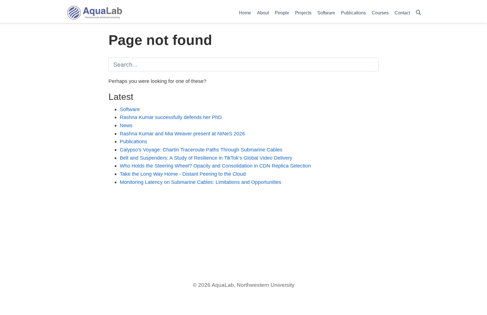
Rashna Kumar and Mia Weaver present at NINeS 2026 (182, 133)
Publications (133, 141)
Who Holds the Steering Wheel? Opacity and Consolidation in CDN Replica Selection (215, 166)
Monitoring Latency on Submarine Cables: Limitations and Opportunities (200, 182)
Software (130, 109)
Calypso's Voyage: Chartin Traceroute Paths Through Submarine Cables (201, 150)
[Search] (418, 13)
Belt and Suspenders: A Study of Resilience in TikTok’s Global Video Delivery (206, 158)
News (126, 125)
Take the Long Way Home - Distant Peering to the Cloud (183, 174)
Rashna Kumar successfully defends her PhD (171, 117)
